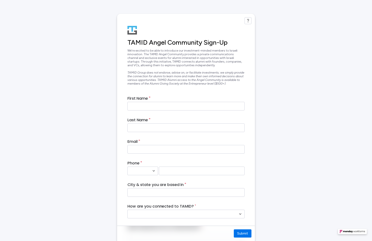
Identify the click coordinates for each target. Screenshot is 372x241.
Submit (242, 233)
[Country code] (153, 170)
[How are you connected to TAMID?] (240, 214)
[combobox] (138, 171)
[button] (352, 233)
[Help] (248, 20)
